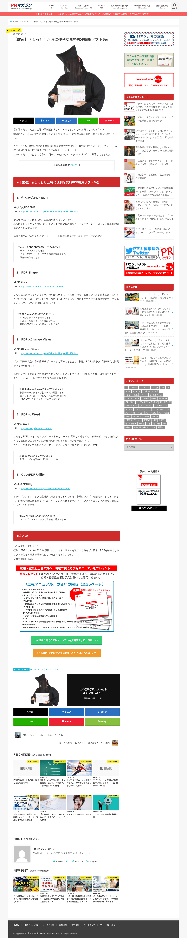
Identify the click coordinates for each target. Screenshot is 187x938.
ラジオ (128, 416)
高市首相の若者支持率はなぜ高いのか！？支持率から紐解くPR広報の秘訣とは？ (154, 150)
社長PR (161, 427)
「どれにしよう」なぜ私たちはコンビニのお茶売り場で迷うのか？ (154, 119)
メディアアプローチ (143, 409)
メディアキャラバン (161, 409)
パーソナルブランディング (147, 402)
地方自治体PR (131, 424)
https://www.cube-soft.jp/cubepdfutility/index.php (45, 488)
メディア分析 (150, 413)
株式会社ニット (149, 427)
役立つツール (53, 669)
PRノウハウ (64, 7)
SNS (162, 388)
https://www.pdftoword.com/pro (36, 428)
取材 (155, 420)
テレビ (154, 399)
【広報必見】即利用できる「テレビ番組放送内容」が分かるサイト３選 (154, 162)
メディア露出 (163, 413)
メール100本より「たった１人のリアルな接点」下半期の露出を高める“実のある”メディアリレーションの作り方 (148, 345)
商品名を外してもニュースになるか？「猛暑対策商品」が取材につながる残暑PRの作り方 (148, 363)
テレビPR (101, 7)
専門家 (141, 424)
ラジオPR (137, 416)
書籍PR (128, 427)
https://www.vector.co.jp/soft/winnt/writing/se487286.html (49, 211)
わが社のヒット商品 (150, 391)
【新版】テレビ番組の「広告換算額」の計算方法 (154, 176)
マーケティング (161, 406)
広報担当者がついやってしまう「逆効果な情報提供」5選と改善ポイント (155, 311)
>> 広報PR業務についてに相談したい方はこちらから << (66, 653)
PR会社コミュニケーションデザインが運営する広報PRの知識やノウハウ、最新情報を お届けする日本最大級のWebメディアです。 (94, 14)
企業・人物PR (83, 7)
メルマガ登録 (48, 925)
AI (126, 388)
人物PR (146, 416)
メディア (128, 409)
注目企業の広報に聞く (120, 7)
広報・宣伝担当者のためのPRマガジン (44, 933)
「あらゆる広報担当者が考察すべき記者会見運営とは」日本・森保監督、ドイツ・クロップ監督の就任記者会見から (148, 328)
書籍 (164, 424)
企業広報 (147, 420)
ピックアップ (37, 669)
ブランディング (131, 406)
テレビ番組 (129, 402)
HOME (51, 7)
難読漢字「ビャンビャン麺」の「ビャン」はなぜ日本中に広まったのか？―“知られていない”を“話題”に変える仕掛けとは (154, 136)
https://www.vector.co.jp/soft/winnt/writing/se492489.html (49, 353)
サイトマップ (89, 925)
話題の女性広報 (162, 7)
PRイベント (144, 388)
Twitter (127, 391)
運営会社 (75, 925)
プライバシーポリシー (109, 925)
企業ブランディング (133, 420)
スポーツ (145, 399)
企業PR (155, 416)
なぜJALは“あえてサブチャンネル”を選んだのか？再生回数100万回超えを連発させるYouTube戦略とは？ (154, 106)
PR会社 (155, 388)
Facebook (79, 861)
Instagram (92, 861)
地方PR (162, 420)
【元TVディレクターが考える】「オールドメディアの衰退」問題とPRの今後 (154, 217)
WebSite (59, 861)
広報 (148, 424)
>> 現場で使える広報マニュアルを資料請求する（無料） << (66, 640)
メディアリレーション (134, 413)
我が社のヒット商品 (142, 7)
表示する (75, 165)
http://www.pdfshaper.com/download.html (42, 286)
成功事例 (156, 424)
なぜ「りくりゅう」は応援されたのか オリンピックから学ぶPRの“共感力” (154, 230)
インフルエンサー (132, 399)
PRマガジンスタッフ (44, 848)
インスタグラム (156, 395)
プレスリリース (146, 406)
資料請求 (63, 925)
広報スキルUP (22, 669)
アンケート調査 (131, 395)
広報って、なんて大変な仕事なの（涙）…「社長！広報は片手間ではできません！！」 (154, 205)
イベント (143, 395)
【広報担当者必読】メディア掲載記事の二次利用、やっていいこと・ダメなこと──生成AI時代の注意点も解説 (154, 191)
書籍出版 (137, 427)
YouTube (136, 391)
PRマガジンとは (31, 925)
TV (168, 388)
